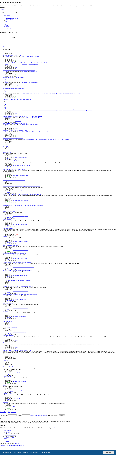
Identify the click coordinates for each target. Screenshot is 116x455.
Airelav (6, 124)
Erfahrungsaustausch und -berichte (71, 93)
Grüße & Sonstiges (34, 56)
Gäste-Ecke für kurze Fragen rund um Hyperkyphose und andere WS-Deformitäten (22, 194)
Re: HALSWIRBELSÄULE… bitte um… (22, 165)
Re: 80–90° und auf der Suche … (20, 250)
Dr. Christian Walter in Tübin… (20, 316)
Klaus (16, 60)
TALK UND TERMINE (8, 321)
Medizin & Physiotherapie (9, 211)
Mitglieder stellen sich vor (9, 366)
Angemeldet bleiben (53, 415)
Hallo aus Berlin (16, 373)
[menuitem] (11, 18)
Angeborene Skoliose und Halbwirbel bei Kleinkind (15, 123)
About (4, 385)
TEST (14, 406)
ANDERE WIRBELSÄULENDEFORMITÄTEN (14, 180)
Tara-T (6, 82)
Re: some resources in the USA (20, 275)
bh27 (16, 357)
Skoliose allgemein (33, 64)
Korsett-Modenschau (8, 228)
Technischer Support (7, 393)
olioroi (6, 64)
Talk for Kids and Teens (8, 335)
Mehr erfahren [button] (49, 452)
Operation (67, 139)
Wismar (9, 333)
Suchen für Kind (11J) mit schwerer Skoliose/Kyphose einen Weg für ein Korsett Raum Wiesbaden (26, 62)
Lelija (54, 428)
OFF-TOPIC (26, 56)
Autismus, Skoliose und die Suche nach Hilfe (13, 77)
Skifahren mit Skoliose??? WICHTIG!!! (12, 55)
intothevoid (7, 117)
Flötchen (7, 139)
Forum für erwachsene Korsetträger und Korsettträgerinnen (17, 350)
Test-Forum (5, 402)
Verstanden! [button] (108, 452)
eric (8, 192)
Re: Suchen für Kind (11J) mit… (20, 157)
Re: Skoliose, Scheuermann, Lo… (21, 200)
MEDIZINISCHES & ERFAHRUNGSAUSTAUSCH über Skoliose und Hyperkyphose (42, 93)
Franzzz (9, 317)
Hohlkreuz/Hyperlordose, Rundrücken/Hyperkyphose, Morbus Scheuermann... (21, 186)
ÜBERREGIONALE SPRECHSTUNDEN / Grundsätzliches (17, 99)
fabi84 (8, 225)
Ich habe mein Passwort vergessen (38, 415)
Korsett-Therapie (7, 219)
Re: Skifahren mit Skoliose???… (20, 381)
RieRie (6, 71)
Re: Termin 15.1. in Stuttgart (19, 332)
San (8, 309)
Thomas (16, 234)
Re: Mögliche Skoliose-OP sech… (21, 241)
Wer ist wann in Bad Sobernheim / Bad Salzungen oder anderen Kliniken (20, 294)
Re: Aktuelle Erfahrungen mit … (20, 308)
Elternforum (5, 342)
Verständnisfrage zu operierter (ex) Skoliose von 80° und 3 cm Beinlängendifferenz (22, 116)
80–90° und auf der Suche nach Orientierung (13, 88)
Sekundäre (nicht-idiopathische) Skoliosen (13, 160)
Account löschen (16, 398)
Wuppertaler (10, 391)
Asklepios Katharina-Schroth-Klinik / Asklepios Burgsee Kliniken (18, 286)
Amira (6, 93)
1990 (8, 259)
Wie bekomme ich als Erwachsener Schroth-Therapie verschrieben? (19, 70)
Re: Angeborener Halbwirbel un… (21, 175)
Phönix (16, 340)
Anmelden (3, 412)
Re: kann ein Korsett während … (20, 258)
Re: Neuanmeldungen (18, 390)
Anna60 (9, 399)
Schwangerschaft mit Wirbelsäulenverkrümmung (14, 253)
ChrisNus (7, 56)
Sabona (9, 292)
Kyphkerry (9, 276)
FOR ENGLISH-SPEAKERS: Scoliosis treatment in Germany (17, 270)
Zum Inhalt (2, 9)
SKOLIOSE (24, 64)
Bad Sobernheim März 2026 (19, 299)
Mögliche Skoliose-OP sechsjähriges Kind (13, 138)
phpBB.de (16, 443)
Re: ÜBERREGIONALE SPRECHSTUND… (23, 267)
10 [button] (3, 46)
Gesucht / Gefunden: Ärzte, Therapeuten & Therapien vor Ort (77, 110)
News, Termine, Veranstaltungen (10, 327)
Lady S (16, 128)
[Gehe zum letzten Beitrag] (18, 67)
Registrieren (12, 412)
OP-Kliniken (5, 311)
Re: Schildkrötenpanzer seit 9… (20, 224)
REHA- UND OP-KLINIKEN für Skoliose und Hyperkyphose (17, 280)
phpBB (7, 441)
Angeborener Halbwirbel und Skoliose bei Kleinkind (15, 130)
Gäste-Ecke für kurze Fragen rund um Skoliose (40, 132)
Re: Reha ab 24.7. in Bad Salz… (20, 291)
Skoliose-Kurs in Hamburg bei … (20, 216)
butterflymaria (10, 217)
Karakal (16, 347)
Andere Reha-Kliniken (8, 303)
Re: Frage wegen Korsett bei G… (20, 190)
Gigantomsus (10, 300)
